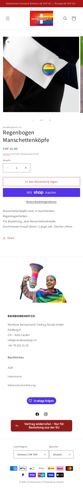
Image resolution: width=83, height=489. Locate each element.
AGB (10, 367)
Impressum (15, 376)
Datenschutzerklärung (22, 385)
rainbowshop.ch (35, 482)
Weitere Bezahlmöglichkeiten (41, 201)
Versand (6, 154)
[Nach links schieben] (33, 120)
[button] (7, 18)
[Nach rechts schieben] (50, 120)
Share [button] (10, 238)
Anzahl (6, 160)
